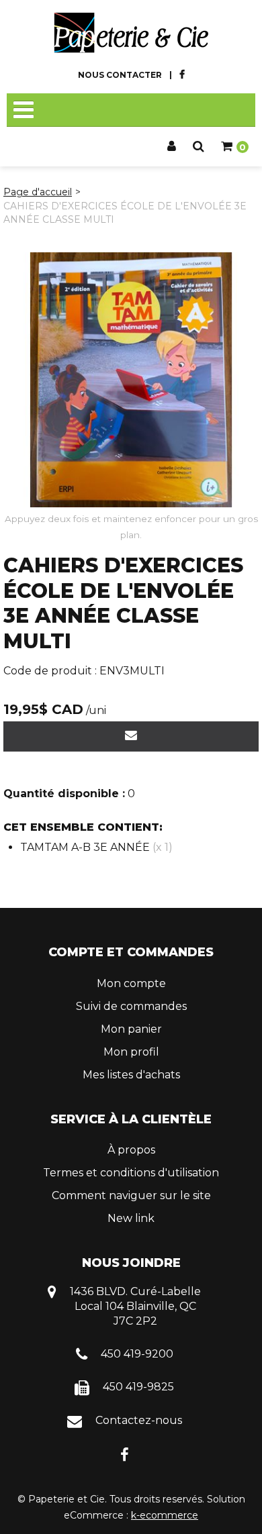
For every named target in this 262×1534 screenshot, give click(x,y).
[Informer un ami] (131, 736)
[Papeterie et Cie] (131, 33)
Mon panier (131, 1029)
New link (131, 1218)
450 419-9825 (138, 1386)
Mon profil (131, 1051)
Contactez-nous (138, 1420)
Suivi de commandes (131, 1006)
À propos (131, 1149)
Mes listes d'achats (131, 1074)
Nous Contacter (120, 75)
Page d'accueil (37, 192)
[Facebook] (124, 1453)
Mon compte (131, 983)
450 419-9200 (137, 1353)
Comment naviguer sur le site (131, 1195)
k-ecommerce (164, 1515)
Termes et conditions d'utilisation (131, 1172)
